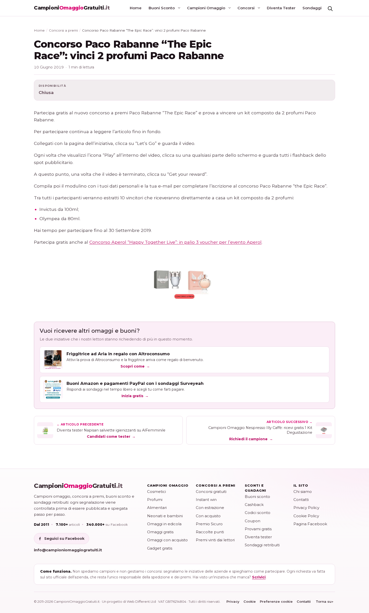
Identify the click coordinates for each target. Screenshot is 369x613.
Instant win (206, 499)
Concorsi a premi (63, 30)
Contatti (301, 499)
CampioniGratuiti (78, 486)
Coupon (252, 520)
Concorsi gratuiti (211, 491)
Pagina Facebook (310, 523)
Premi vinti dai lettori (215, 540)
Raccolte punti (210, 532)
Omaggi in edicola (164, 523)
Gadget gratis (159, 548)
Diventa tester (258, 537)
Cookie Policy (306, 515)
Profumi (154, 499)
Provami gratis (258, 529)
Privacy (232, 601)
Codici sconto (257, 512)
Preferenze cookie (276, 601)
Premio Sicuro (209, 523)
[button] (330, 8)
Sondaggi (312, 8)
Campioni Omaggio (206, 8)
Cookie (249, 601)
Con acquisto (208, 515)
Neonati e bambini (165, 515)
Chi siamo (302, 491)
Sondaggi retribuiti (262, 545)
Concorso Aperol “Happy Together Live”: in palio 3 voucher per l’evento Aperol (175, 242)
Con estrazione (210, 507)
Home (136, 8)
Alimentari (157, 507)
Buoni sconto (257, 496)
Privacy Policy (306, 507)
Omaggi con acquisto (167, 540)
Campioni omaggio (168, 485)
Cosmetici (156, 491)
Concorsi (246, 8)
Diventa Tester (281, 8)
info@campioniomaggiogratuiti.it (68, 550)
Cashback (254, 504)
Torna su (325, 601)
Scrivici (259, 577)
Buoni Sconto (162, 8)
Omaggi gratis (160, 532)
